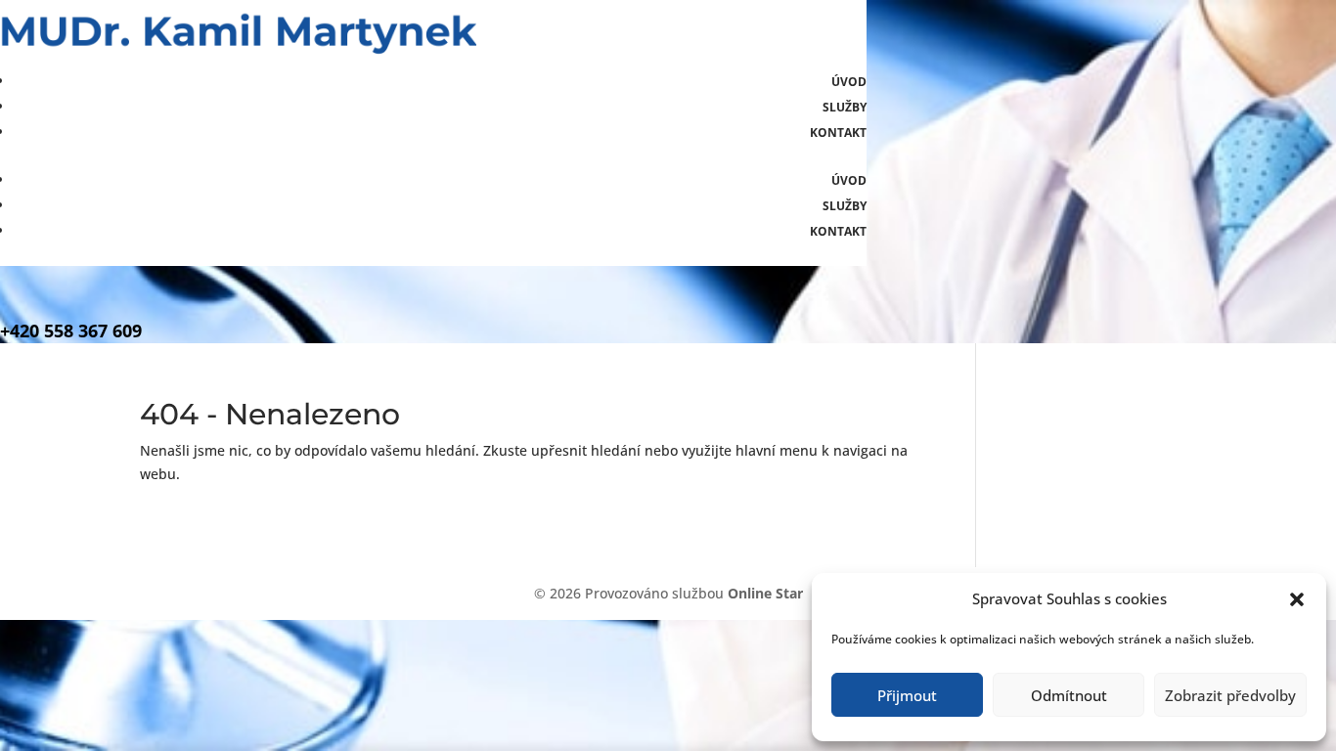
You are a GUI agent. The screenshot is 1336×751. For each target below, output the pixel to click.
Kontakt (838, 132)
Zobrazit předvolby (1230, 695)
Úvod (849, 81)
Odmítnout (1069, 695)
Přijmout (907, 695)
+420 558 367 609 (71, 330)
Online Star (765, 593)
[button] (1297, 599)
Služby (845, 107)
